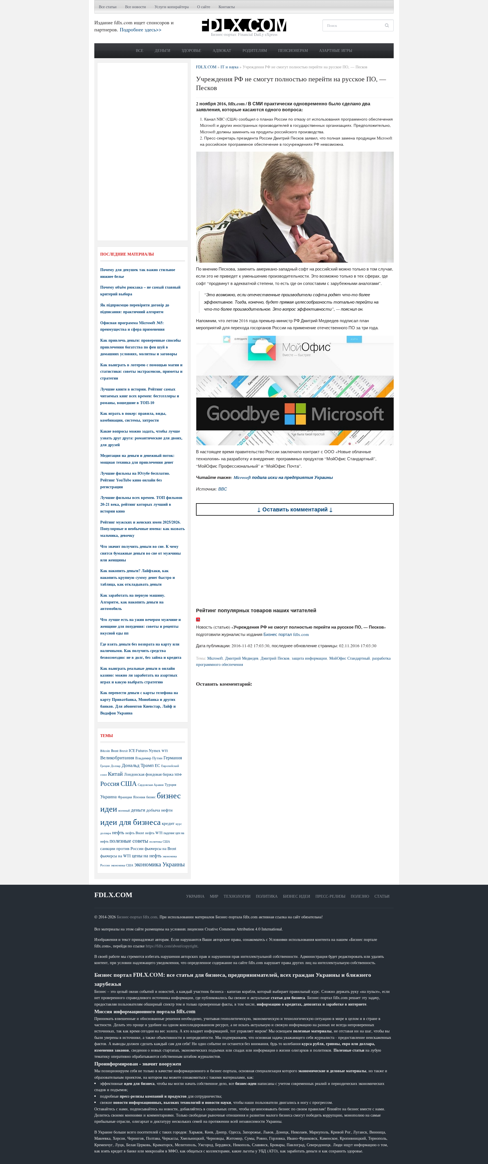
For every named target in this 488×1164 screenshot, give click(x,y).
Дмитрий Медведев (241, 658)
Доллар (116, 766)
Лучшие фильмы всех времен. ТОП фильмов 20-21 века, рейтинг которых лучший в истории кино (141, 504)
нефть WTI (153, 832)
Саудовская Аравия (151, 785)
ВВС (222, 489)
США (129, 783)
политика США (159, 841)
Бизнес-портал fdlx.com (137, 916)
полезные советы (129, 840)
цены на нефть (147, 855)
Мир (214, 896)
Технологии (237, 896)
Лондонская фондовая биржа (148, 774)
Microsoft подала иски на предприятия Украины (283, 477)
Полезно (360, 896)
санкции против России (121, 848)
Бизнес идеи (296, 896)
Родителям (255, 50)
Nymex (154, 750)
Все (139, 50)
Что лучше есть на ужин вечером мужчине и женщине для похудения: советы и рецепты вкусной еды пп (140, 626)
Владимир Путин (148, 757)
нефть (118, 832)
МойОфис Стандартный (349, 658)
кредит (168, 823)
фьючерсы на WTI (115, 855)
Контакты (227, 6)
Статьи (381, 896)
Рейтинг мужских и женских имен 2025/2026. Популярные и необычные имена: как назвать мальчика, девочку (142, 529)
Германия (173, 757)
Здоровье (191, 50)
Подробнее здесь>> (141, 29)
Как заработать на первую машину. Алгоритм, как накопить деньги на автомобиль (132, 602)
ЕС (157, 765)
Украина (108, 796)
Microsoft (215, 658)
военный (124, 810)
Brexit (123, 751)
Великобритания (117, 757)
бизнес (151, 797)
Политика (267, 896)
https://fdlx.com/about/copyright (171, 946)
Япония (139, 796)
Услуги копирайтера (171, 6)
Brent (114, 750)
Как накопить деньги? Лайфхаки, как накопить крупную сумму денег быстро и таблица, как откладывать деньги (137, 577)
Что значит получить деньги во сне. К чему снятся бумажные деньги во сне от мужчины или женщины (140, 553)
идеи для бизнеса (130, 821)
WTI (165, 750)
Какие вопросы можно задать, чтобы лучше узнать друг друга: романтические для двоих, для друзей (141, 438)
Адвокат (222, 50)
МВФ (178, 774)
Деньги (162, 50)
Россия (109, 783)
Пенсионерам (293, 50)
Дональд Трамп (138, 765)
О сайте (203, 6)
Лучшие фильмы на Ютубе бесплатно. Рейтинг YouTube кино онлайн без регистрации (135, 480)
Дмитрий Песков (275, 658)
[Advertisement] (295, 561)
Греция (105, 766)
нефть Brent (134, 832)
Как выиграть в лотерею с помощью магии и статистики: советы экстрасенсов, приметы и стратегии (141, 371)
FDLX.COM (113, 895)
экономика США (122, 865)
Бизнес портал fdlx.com (286, 634)
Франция (125, 797)
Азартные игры (335, 50)
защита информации (309, 658)
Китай (115, 773)
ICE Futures (138, 750)
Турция (170, 784)
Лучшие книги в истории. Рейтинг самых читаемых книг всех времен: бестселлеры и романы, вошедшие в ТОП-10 (139, 396)
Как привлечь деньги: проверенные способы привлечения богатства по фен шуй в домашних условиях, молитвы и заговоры (140, 347)
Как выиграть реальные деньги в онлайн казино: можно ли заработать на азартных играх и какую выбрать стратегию (138, 675)
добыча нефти (159, 810)
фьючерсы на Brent (160, 848)
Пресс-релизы (330, 896)
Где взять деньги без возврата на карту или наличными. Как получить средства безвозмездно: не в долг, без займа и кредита (140, 651)
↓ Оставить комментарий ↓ (295, 509)
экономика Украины (159, 864)
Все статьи (108, 6)
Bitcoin (105, 751)
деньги (138, 809)
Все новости (135, 6)
